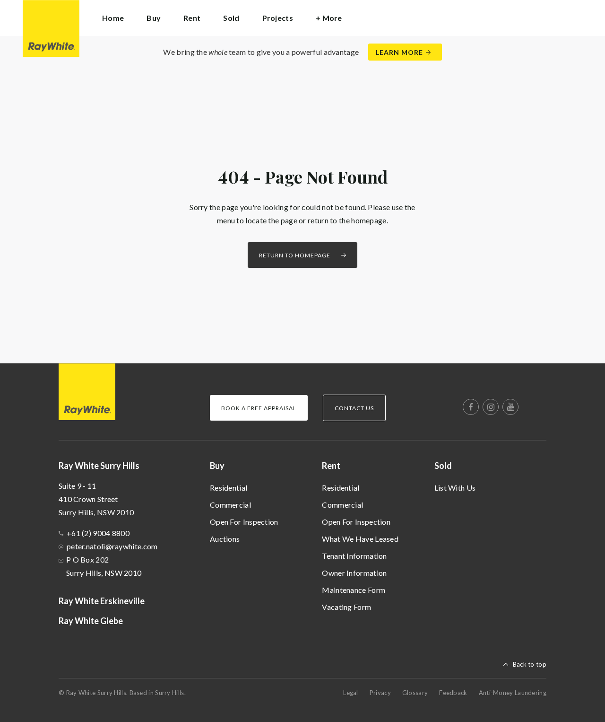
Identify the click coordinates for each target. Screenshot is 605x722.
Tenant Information (354, 555)
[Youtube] (510, 407)
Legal (350, 692)
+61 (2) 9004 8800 (98, 532)
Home (113, 17)
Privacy (380, 692)
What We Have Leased (360, 538)
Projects (277, 17)
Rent (331, 465)
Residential (228, 487)
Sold (443, 465)
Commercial (230, 504)
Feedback (453, 692)
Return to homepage (294, 255)
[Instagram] (491, 407)
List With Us (455, 487)
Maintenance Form (353, 589)
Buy (217, 465)
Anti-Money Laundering (512, 692)
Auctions (225, 538)
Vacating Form (346, 606)
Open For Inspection (244, 521)
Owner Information (354, 572)
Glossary (415, 692)
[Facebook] (471, 407)
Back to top (529, 664)
